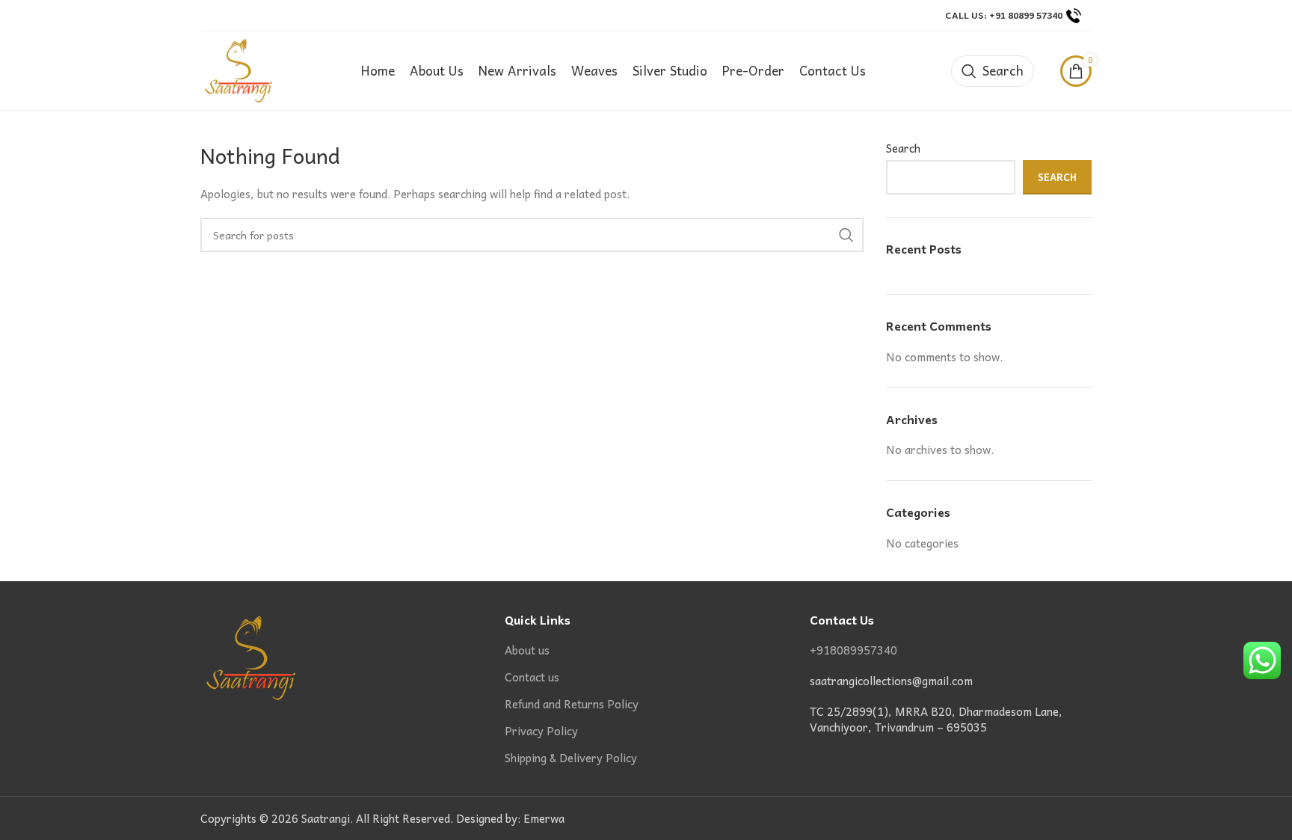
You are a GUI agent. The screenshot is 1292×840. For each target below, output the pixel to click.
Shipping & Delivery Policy (571, 758)
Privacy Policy (541, 731)
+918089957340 (853, 650)
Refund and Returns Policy (572, 704)
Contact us (532, 677)
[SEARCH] (846, 235)
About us (527, 650)
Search (903, 148)
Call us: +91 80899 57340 (1003, 14)
